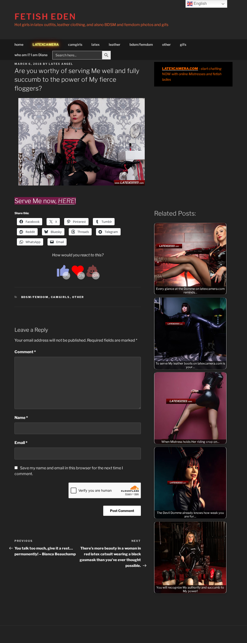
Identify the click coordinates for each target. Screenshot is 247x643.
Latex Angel (61, 64)
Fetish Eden (45, 16)
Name (21, 417)
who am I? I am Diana (31, 55)
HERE (66, 201)
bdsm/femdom (141, 44)
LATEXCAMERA (46, 44)
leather (114, 44)
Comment (25, 352)
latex (95, 44)
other (166, 44)
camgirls (75, 44)
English (200, 3)
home (18, 44)
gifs (183, 44)
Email (20, 442)
